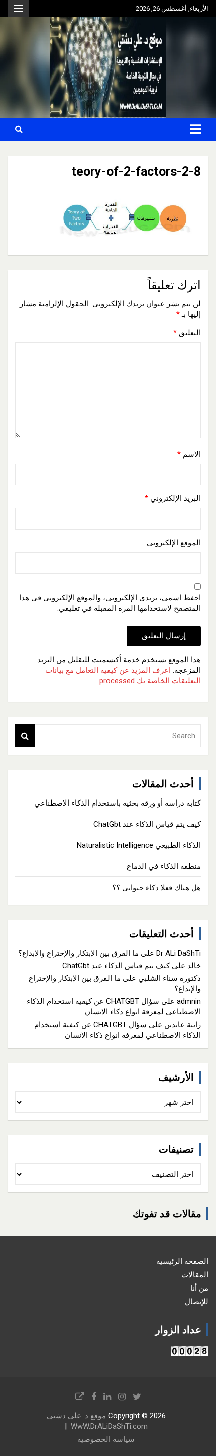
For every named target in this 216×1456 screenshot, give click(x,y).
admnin (189, 1001)
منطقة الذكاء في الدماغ (164, 866)
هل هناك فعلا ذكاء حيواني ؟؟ (156, 887)
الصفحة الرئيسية (182, 1261)
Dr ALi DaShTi (178, 953)
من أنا (199, 1288)
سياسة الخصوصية (106, 1439)
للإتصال (196, 1301)
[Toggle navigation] (195, 129)
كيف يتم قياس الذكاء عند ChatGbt (147, 824)
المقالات (194, 1274)
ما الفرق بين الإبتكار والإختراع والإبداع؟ (78, 953)
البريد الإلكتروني (173, 498)
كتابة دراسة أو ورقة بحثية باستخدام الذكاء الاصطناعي (117, 803)
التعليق (187, 332)
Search (25, 735)
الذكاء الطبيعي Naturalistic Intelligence (139, 845)
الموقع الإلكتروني (174, 542)
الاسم (189, 454)
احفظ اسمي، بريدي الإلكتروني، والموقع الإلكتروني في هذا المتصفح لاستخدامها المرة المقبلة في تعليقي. (110, 603)
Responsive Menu (18, 8)
